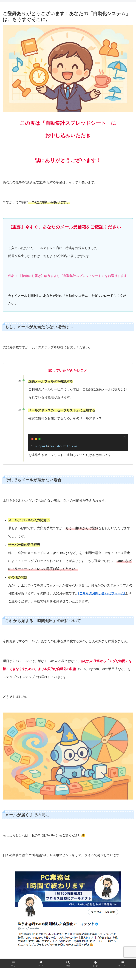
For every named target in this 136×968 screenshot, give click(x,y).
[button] (124, 437)
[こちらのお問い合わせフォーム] (101, 593)
